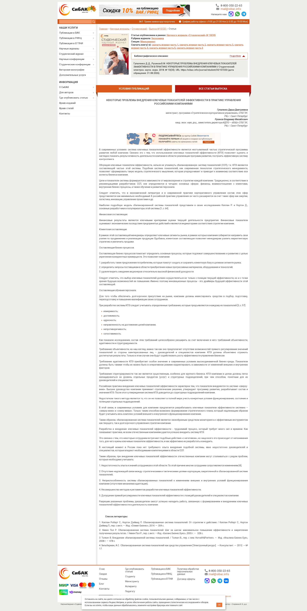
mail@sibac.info (231, 9)
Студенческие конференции (74, 64)
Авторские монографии (71, 69)
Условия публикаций (134, 88)
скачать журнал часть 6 (190, 48)
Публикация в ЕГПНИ (71, 43)
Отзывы (103, 579)
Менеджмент (147, 41)
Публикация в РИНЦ (161, 574)
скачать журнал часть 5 (162, 48)
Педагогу (130, 591)
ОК (219, 605)
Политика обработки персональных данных (188, 571)
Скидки (103, 574)
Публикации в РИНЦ (70, 38)
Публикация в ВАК (161, 569)
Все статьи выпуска (213, 88)
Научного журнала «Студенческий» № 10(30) (191, 35)
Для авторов (66, 92)
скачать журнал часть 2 (192, 45)
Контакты (64, 113)
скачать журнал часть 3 (220, 45)
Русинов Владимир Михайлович (231, 119)
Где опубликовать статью (73, 97)
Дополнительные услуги (72, 75)
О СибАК (64, 87)
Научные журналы (69, 48)
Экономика (157, 38)
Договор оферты (186, 579)
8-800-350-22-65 (231, 5)
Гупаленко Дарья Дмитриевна (232, 109)
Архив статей (66, 108)
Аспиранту (131, 586)
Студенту (130, 576)
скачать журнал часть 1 (165, 45)
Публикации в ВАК (69, 32)
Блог (101, 584)
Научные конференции (71, 59)
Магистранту (132, 581)
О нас (102, 569)
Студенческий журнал (71, 53)
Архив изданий (67, 103)
